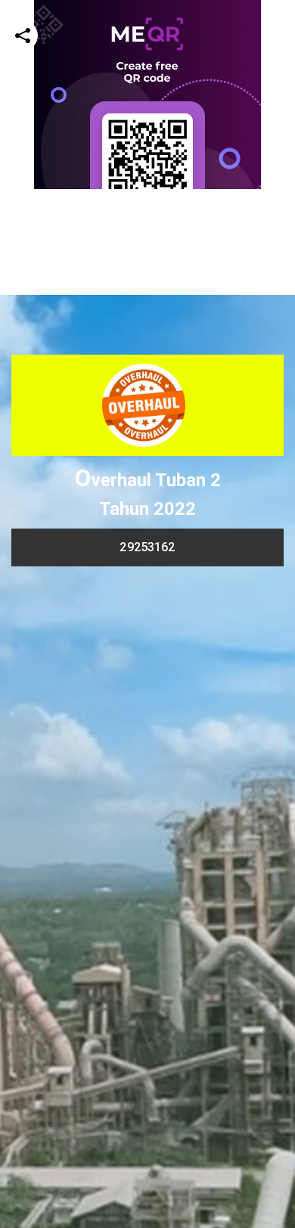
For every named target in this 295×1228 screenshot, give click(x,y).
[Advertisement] (147, 336)
